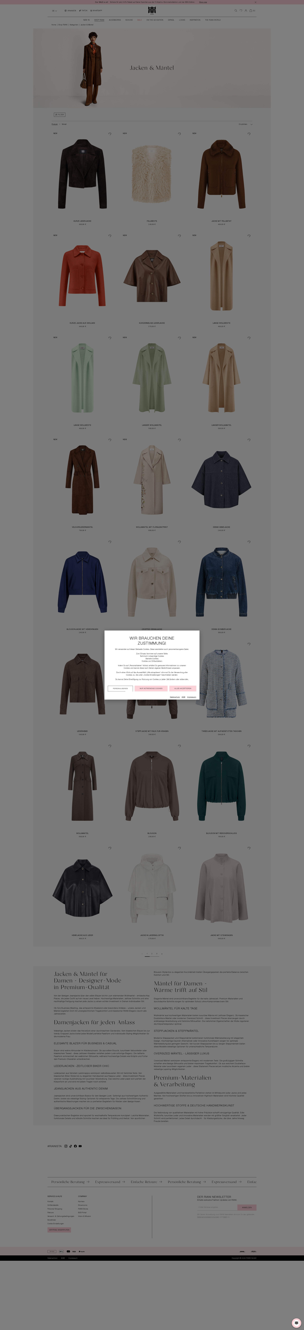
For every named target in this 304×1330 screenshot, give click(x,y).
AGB (183, 697)
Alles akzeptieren (182, 688)
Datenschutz (175, 697)
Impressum (191, 697)
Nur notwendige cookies (151, 688)
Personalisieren (120, 689)
